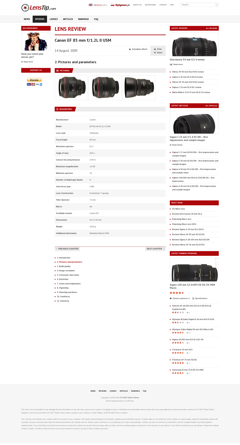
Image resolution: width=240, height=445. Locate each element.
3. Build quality (64, 266)
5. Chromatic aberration (68, 275)
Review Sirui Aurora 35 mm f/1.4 (187, 214)
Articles (68, 19)
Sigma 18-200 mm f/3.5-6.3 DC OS (187, 339)
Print (159, 49)
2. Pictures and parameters (69, 262)
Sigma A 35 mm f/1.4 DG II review (187, 77)
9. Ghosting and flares (67, 292)
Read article (177, 145)
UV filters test (178, 209)
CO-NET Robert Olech (129, 398)
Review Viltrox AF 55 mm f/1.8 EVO (188, 234)
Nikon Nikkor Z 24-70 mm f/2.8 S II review (191, 92)
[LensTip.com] (43, 7)
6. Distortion (62, 279)
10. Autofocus (63, 296)
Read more (28, 62)
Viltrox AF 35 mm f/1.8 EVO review (188, 82)
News (27, 19)
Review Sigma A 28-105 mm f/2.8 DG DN (190, 240)
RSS (172, 5)
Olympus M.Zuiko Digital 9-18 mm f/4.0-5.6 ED (193, 319)
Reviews (39, 19)
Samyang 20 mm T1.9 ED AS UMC (188, 370)
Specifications (201, 298)
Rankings (83, 19)
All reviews (211, 28)
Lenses (54, 19)
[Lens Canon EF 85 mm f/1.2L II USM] (71, 77)
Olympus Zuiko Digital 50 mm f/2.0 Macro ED (192, 329)
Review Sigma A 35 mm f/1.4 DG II (187, 229)
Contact (163, 5)
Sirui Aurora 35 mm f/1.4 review (187, 59)
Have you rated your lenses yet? (32, 55)
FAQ (96, 19)
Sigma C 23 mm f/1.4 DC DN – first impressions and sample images (189, 138)
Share (159, 52)
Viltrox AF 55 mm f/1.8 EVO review (188, 72)
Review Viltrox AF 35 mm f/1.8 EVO (188, 245)
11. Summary (63, 301)
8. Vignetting (62, 288)
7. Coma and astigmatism (69, 284)
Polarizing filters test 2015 (184, 224)
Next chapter (154, 249)
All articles (211, 106)
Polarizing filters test (181, 219)
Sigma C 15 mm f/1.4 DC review (186, 87)
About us (137, 5)
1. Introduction (63, 258)
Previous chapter (68, 249)
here (40, 429)
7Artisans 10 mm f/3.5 (182, 350)
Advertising (150, 5)
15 (190, 333)
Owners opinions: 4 (181, 298)
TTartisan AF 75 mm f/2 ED (184, 360)
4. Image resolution (66, 271)
